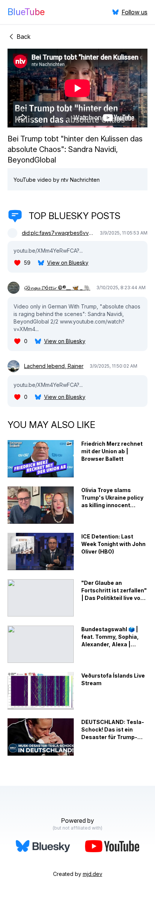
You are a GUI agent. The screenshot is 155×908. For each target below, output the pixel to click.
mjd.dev (92, 874)
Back (23, 36)
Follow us (134, 12)
